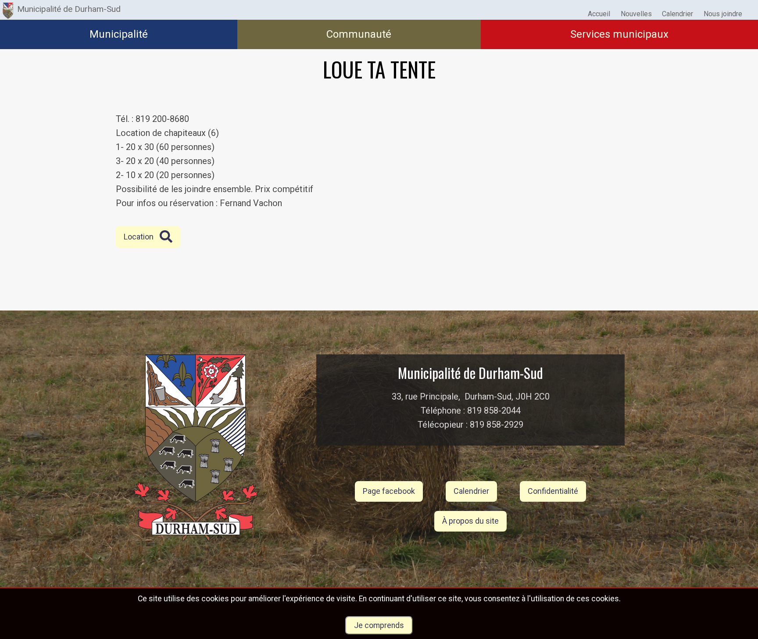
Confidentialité (553, 491)
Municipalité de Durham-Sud (69, 9)
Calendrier (471, 491)
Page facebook (389, 491)
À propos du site (470, 520)
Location (139, 236)
